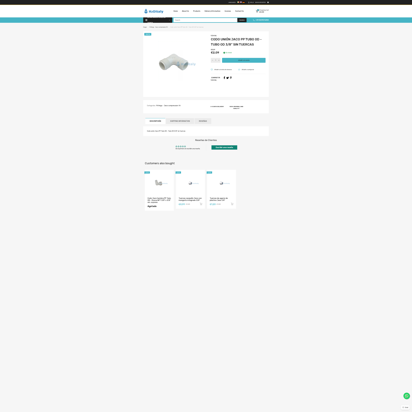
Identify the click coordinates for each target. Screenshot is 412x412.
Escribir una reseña (224, 147)
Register (263, 2)
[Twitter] (227, 77)
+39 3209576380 (262, 20)
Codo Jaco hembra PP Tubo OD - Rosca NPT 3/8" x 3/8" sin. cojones (159, 200)
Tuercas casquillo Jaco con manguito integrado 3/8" (190, 199)
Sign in (257, 2)
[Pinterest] (230, 77)
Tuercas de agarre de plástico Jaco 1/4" (219, 199)
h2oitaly (214, 36)
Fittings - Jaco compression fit (168, 106)
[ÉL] (238, 3)
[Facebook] (224, 77)
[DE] (243, 3)
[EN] (241, 3)
